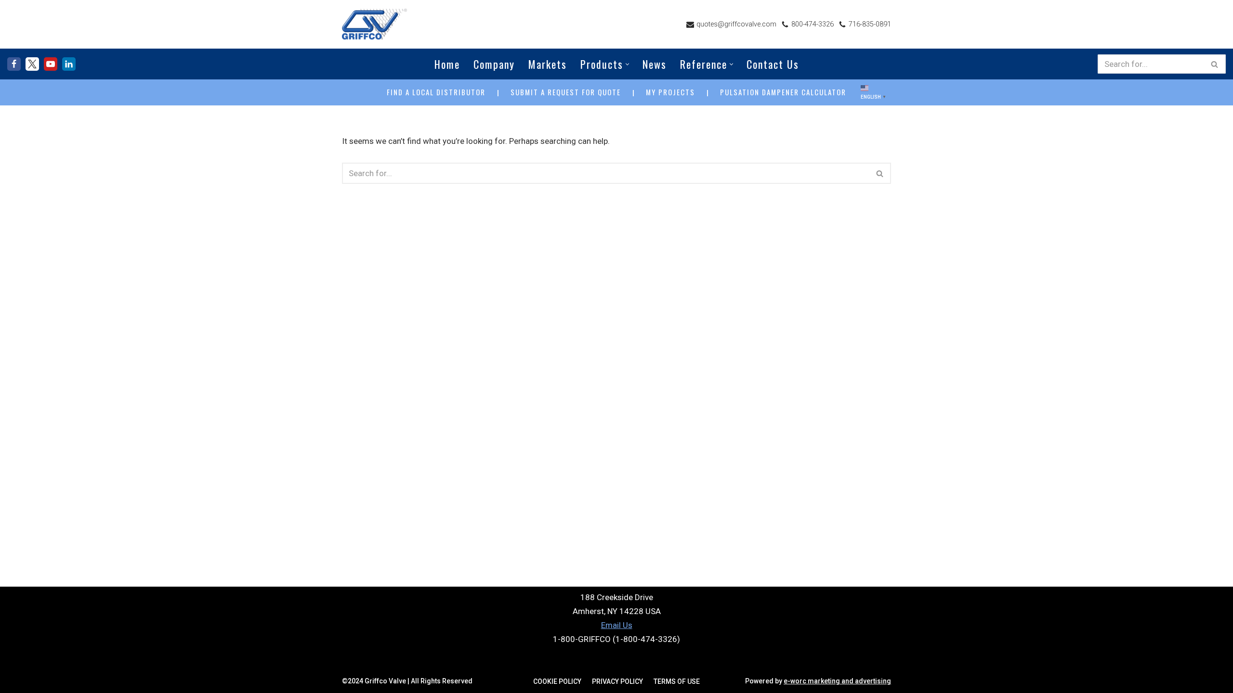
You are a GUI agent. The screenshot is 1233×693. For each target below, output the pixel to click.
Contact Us (773, 64)
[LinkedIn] (69, 64)
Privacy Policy (617, 681)
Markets (547, 64)
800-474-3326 (812, 24)
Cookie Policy (557, 681)
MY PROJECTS (670, 92)
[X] (32, 64)
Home (447, 64)
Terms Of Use (677, 681)
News (655, 64)
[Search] (1215, 64)
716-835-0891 (870, 24)
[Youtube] (50, 64)
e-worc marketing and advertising (837, 681)
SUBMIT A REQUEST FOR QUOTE (566, 92)
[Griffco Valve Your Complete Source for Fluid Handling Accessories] (374, 24)
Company (494, 64)
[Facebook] (14, 64)
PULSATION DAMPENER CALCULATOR (783, 92)
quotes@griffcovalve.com (736, 24)
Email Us (616, 625)
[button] (627, 64)
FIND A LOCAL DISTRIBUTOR (436, 92)
